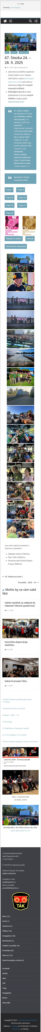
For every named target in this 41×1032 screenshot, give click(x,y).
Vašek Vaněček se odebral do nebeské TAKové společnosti (20, 604)
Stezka (5, 973)
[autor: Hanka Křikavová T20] (20, 453)
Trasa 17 (22, 205)
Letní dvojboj (15, 7)
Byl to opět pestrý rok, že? (20, 830)
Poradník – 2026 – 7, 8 (10, 715)
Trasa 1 (9, 189)
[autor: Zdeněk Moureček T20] (20, 339)
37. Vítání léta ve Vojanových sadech (15, 728)
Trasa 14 (9, 205)
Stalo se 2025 (24, 52)
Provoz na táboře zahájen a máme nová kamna (20, 741)
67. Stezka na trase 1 (14, 576)
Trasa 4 (20, 189)
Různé (4, 998)
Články (5, 931)
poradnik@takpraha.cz (10, 888)
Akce (7, 52)
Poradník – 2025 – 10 (27, 582)
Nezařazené (7, 941)
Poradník (5, 968)
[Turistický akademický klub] (5, 21)
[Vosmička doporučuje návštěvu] (20, 620)
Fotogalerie (6, 936)
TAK (3, 983)
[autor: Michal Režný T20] (20, 415)
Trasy (4, 988)
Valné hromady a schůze (11, 960)
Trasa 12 (22, 197)
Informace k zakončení (16, 246)
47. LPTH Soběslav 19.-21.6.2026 (14, 735)
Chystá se (6, 926)
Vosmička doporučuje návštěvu (16, 643)
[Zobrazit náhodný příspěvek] (36, 21)
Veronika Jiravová (21, 68)
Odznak (30, 238)
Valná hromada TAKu (16, 681)
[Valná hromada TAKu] (20, 659)
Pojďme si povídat (9, 945)
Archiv (4, 921)
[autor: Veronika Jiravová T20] (20, 263)
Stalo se (14, 52)
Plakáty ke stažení (13, 238)
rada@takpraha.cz (9, 882)
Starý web (6, 1003)
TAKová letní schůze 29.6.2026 (13, 708)
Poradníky (6, 950)
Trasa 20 (9, 213)
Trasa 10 (9, 197)
